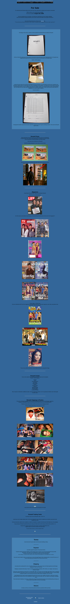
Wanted (42, 21)
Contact (35, 601)
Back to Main (41, 598)
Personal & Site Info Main (29, 598)
